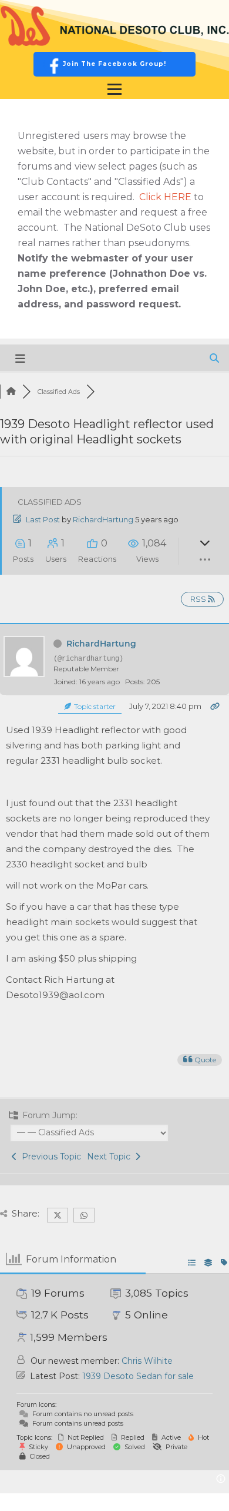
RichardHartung (103, 519)
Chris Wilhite (147, 1361)
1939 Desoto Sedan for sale (138, 1376)
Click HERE (165, 197)
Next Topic (111, 1156)
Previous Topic (49, 1156)
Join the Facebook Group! (114, 64)
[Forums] (11, 391)
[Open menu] (114, 89)
